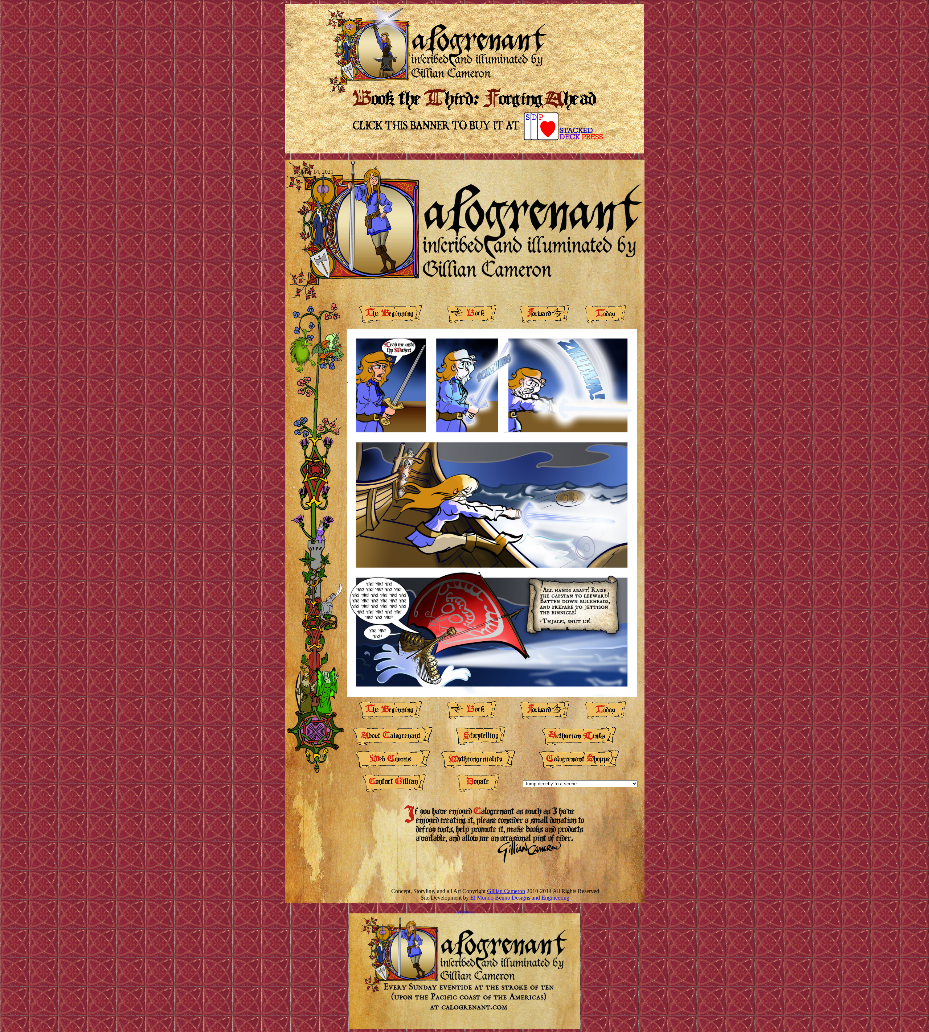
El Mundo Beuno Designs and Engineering (519, 898)
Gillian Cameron (506, 891)
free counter (464, 911)
